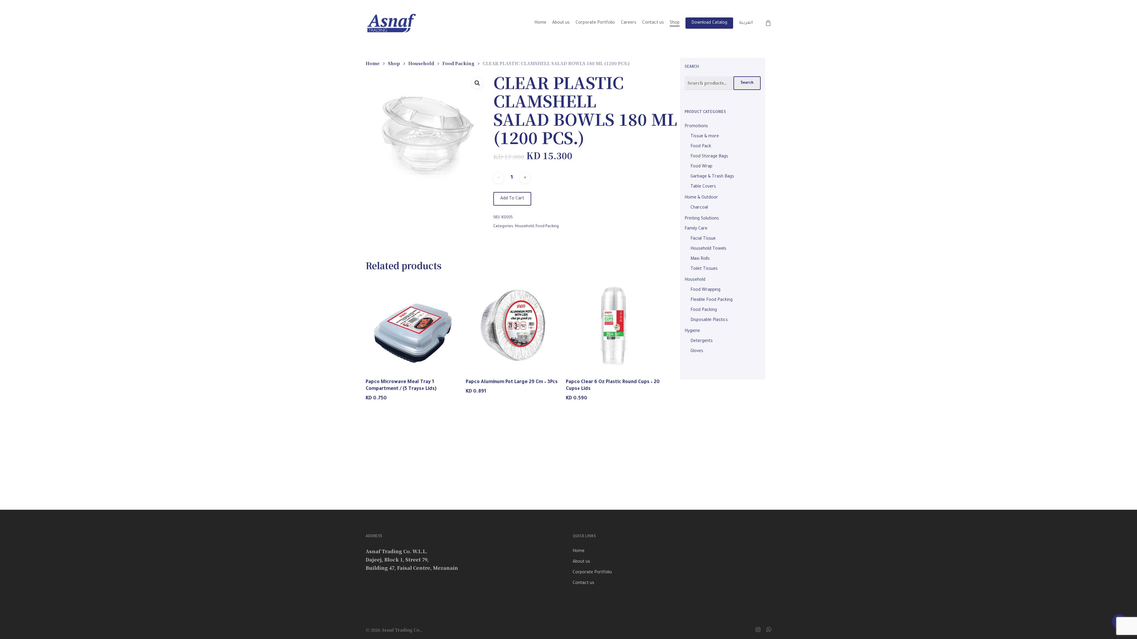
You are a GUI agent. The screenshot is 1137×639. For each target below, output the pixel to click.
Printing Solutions (702, 219)
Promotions (696, 126)
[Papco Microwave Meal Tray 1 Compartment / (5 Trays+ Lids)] (414, 325)
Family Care (696, 229)
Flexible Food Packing (711, 300)
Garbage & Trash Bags (712, 177)
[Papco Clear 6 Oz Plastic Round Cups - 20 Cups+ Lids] (614, 325)
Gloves (696, 351)
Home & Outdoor (701, 198)
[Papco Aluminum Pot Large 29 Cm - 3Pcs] (514, 325)
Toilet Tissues (704, 269)
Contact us (583, 583)
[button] (477, 83)
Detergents (701, 341)
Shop (394, 63)
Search (747, 83)
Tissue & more (704, 136)
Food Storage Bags (709, 156)
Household (421, 63)
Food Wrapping (705, 290)
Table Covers (703, 187)
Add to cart (512, 198)
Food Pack (700, 146)
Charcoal (699, 208)
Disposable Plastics (709, 320)
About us (581, 562)
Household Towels (708, 249)
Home (373, 63)
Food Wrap (701, 166)
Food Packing (458, 63)
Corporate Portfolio (592, 572)
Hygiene (692, 331)
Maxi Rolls (700, 259)
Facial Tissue (703, 239)
